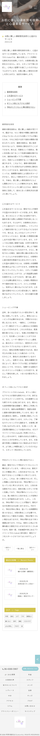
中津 (6, 616)
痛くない (8, 621)
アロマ (17, 626)
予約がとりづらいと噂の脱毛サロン (21, 107)
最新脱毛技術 (12, 91)
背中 (14, 621)
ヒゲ (17, 616)
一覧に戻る (20, 548)
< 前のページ (8, 548)
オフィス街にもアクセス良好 (18, 103)
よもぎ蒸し (8, 626)
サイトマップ (30, 711)
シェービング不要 (14, 99)
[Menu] (35, 6)
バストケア (27, 621)
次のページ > (32, 548)
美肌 (20, 621)
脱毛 (12, 616)
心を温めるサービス (15, 95)
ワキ (22, 616)
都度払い (29, 616)
